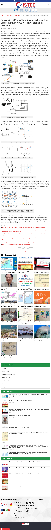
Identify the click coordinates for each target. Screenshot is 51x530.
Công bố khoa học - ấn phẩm (12, 15)
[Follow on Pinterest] (9, 510)
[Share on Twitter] (24, 248)
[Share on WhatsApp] (19, 248)
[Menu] (2, 5)
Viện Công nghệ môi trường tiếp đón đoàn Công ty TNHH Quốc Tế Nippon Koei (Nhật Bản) (22, 242)
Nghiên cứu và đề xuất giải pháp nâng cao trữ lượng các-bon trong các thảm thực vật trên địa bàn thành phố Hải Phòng (29, 410)
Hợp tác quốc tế (5, 380)
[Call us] (7, 510)
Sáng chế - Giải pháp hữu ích (25, 251)
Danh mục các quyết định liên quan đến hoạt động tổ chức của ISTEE (24, 461)
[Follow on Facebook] (2, 510)
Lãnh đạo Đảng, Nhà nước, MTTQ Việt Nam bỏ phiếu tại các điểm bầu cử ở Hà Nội (27, 467)
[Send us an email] (4, 510)
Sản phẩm (4, 383)
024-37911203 (19, 511)
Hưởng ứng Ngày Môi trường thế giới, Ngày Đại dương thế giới (16, 244)
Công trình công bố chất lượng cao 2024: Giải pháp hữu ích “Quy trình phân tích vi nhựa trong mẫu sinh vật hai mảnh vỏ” (28, 433)
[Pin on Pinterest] (29, 248)
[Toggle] (49, 368)
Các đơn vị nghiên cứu (6, 371)
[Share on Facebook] (22, 248)
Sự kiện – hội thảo (6, 377)
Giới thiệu (4, 368)
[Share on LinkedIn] (31, 248)
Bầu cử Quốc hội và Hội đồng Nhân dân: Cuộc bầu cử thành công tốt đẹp (25, 474)
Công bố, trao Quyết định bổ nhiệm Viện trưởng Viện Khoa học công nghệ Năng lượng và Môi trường (24, 227)
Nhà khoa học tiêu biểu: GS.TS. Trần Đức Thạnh (19, 415)
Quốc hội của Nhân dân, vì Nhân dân (17, 480)
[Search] (49, 5)
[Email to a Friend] (27, 248)
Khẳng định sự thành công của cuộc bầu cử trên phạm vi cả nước (23, 486)
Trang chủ (3, 15)
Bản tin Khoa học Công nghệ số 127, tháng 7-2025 (20, 400)
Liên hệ (3, 387)
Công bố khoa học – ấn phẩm (8, 374)
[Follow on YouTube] (2, 513)
